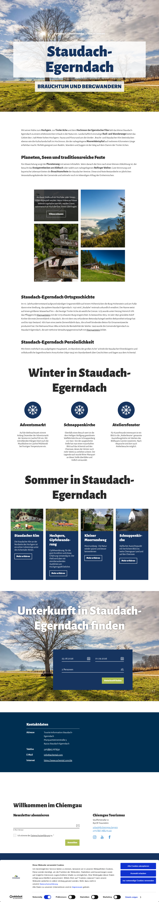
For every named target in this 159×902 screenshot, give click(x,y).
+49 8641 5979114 (52, 749)
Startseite (59, 34)
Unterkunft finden (113, 681)
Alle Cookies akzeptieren (138, 866)
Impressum (77, 887)
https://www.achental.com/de (58, 760)
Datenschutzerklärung (49, 884)
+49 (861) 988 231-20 (102, 830)
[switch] (71, 897)
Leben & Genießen (75, 34)
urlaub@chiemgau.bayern (105, 827)
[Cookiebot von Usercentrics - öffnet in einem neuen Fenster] (16, 897)
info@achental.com (53, 755)
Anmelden (72, 843)
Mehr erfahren (27, 544)
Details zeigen (131, 897)
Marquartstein (43, 315)
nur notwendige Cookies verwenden (138, 881)
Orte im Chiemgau (96, 34)
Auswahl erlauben (138, 873)
